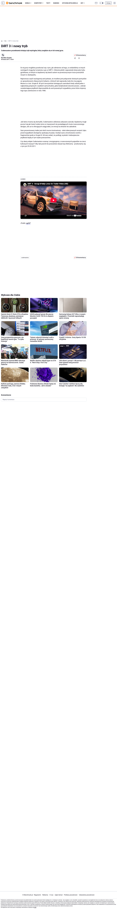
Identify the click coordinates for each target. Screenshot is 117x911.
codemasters (25, 257)
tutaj (35, 907)
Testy (48, 3)
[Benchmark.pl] (15, 3)
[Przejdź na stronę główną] (3, 4)
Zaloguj (108, 3)
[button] (101, 3)
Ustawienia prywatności (86, 895)
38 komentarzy (81, 55)
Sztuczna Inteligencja (70, 3)
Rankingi (56, 3)
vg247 (28, 223)
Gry (82, 3)
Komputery (38, 3)
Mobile (27, 3)
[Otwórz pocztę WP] (96, 3)
